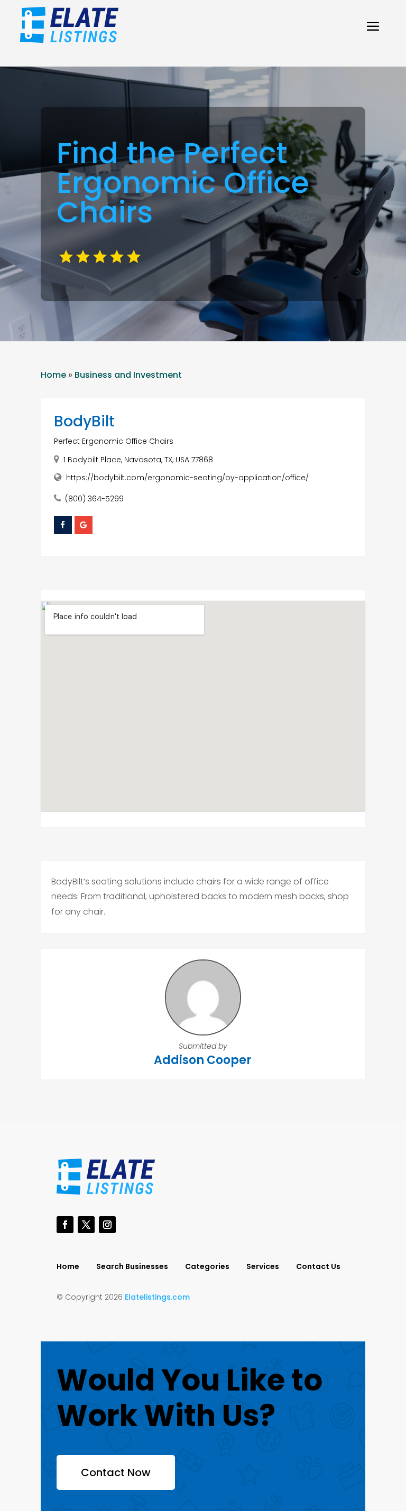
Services (262, 1267)
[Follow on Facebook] (65, 1224)
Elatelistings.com (157, 1297)
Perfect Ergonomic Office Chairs (113, 441)
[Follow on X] (86, 1224)
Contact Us (318, 1267)
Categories (207, 1267)
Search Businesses (132, 1267)
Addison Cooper (203, 1060)
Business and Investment (128, 375)
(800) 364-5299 (94, 498)
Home (53, 375)
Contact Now (116, 1472)
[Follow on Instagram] (107, 1224)
